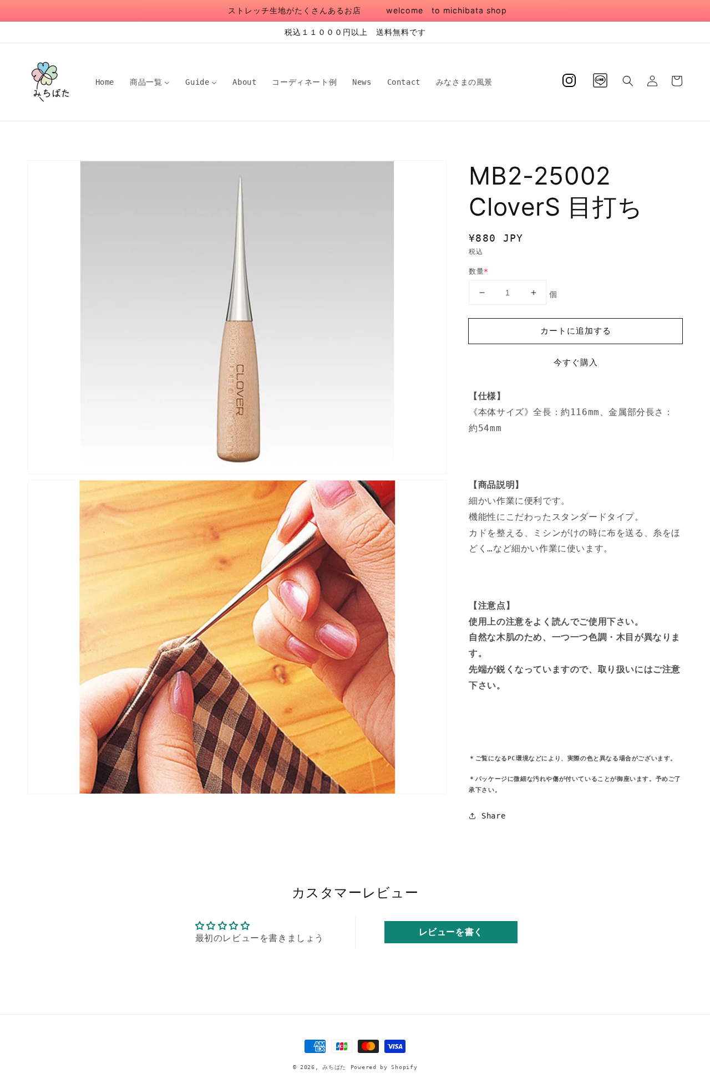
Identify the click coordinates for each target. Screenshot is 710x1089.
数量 (478, 271)
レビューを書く (451, 932)
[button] (628, 81)
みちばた (334, 1067)
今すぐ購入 (576, 362)
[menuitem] (105, 82)
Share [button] (493, 815)
